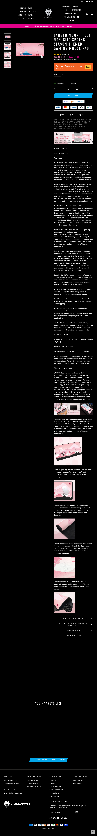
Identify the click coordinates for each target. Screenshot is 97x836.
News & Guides (77, 780)
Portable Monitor (71, 17)
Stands (76, 7)
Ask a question (73, 635)
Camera (71, 20)
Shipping (57, 59)
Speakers (21, 19)
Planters (66, 7)
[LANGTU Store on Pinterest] (65, 818)
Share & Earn (77, 783)
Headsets (32, 19)
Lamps (19, 15)
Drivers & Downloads (34, 786)
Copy (88, 67)
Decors (64, 10)
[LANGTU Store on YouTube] (58, 818)
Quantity (58, 74)
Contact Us (53, 783)
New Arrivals (26, 8)
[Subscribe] (76, 812)
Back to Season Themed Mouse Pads (49, 759)
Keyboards (21, 12)
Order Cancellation (10, 790)
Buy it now (73, 95)
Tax (5, 786)
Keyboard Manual (33, 780)
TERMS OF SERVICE (56, 790)
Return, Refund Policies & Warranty (73, 624)
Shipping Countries (10, 780)
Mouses (32, 12)
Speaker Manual (32, 783)
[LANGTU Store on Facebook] (54, 818)
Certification (54, 796)
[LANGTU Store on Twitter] (62, 818)
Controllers (75, 10)
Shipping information (73, 619)
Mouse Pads (30, 15)
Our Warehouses (55, 786)
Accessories (70, 13)
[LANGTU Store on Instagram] (51, 818)
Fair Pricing (73, 630)
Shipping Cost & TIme (11, 783)
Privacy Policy (55, 793)
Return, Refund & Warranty (13, 793)
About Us (53, 780)
